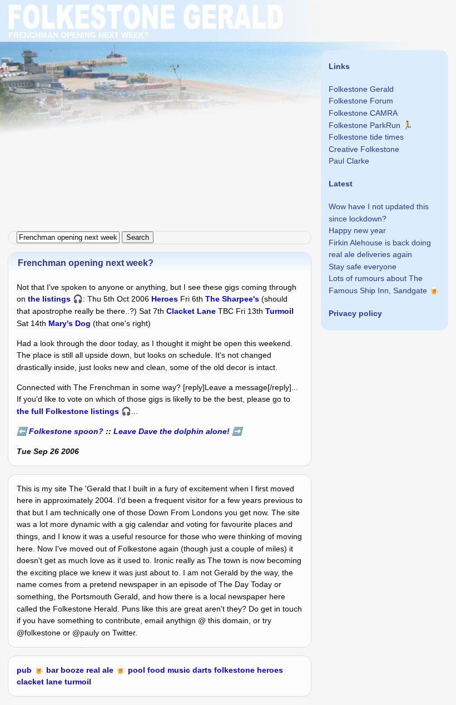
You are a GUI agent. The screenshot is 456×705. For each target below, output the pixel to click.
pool (136, 669)
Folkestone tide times (366, 136)
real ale (99, 669)
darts (202, 669)
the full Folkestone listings (68, 411)
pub (24, 669)
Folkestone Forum (361, 100)
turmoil (78, 681)
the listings (49, 298)
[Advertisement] (228, 78)
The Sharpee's (232, 298)
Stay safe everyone (362, 266)
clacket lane (39, 681)
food (156, 669)
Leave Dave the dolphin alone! (171, 431)
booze (72, 669)
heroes (270, 669)
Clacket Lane (191, 311)
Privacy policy (355, 313)
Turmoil (279, 311)
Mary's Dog (69, 323)
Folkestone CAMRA (363, 113)
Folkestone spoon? (66, 431)
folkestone (234, 669)
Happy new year (357, 230)
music (178, 669)
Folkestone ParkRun (364, 125)
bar (52, 669)
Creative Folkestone (364, 149)
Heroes (164, 298)
